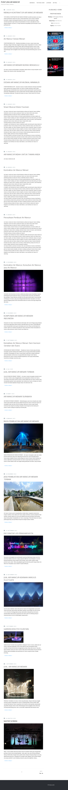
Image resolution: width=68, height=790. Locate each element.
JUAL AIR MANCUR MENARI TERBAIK (19, 372)
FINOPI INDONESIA (55, 13)
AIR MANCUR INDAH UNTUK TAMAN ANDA (22, 154)
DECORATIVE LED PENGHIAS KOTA (18, 533)
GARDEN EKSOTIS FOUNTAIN (16, 629)
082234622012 (58, 20)
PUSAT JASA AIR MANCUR (10, 2)
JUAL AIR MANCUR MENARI (15, 666)
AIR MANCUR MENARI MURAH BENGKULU (21, 65)
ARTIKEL (55, 2)
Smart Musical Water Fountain (16, 107)
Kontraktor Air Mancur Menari (16, 170)
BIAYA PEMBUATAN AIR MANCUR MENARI (21, 421)
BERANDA (32, 2)
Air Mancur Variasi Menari (14, 39)
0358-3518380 (57, 25)
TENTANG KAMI (40, 2)
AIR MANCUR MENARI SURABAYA (18, 396)
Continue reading (8, 28)
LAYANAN (48, 2)
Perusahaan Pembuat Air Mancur (17, 217)
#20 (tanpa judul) (51, 784)
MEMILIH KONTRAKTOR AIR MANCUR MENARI (23, 12)
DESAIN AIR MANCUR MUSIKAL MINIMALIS (21, 82)
